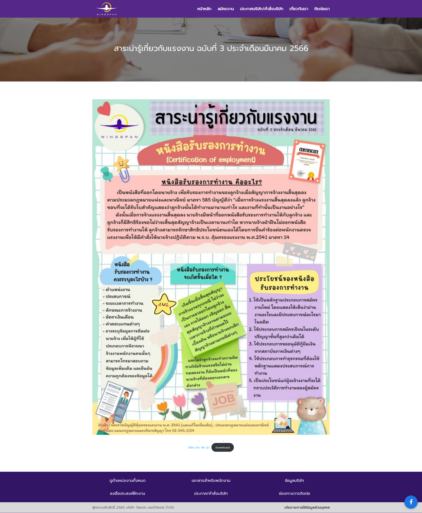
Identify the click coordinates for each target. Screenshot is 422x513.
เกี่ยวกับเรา (298, 9)
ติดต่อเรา (322, 9)
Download (223, 447)
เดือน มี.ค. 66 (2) (198, 447)
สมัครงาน (226, 9)
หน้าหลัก (204, 9)
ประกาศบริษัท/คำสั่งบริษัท (261, 9)
